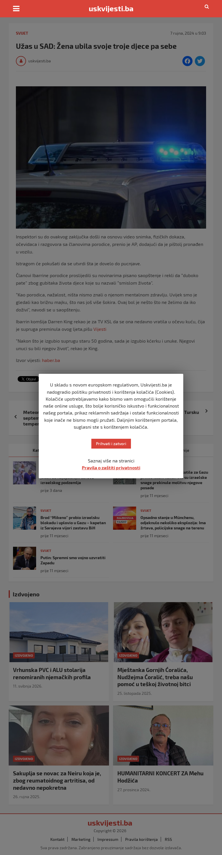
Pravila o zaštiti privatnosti (111, 467)
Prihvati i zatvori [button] (111, 443)
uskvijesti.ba (111, 8)
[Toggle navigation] (16, 8)
